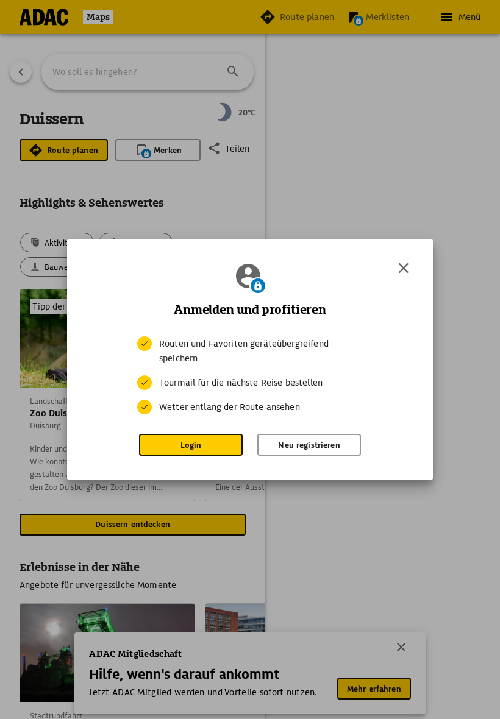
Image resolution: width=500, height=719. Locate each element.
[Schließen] (403, 268)
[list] (250, 375)
